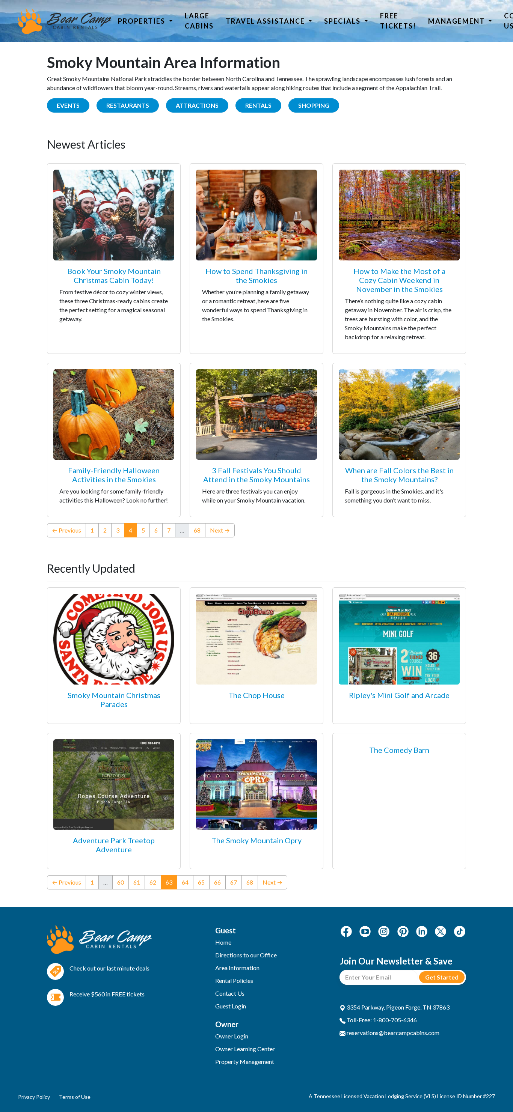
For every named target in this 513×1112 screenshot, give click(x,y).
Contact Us (229, 993)
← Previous (66, 530)
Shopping (313, 105)
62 (152, 882)
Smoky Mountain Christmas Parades (114, 700)
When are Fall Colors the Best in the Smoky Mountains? (399, 475)
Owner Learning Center (245, 1048)
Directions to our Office (246, 955)
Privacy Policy (34, 1097)
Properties (142, 21)
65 (201, 882)
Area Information (237, 967)
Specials (343, 21)
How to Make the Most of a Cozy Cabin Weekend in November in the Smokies (399, 279)
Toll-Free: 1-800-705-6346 (381, 1019)
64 (185, 882)
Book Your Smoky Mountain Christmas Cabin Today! (114, 275)
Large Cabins (199, 21)
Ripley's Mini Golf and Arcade (399, 695)
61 (136, 882)
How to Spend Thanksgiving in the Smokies (256, 275)
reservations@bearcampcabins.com (392, 1032)
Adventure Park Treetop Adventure (114, 845)
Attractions (197, 105)
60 (120, 882)
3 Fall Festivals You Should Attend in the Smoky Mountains (256, 475)
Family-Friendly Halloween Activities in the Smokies (114, 475)
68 (197, 530)
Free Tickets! (398, 21)
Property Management (244, 1061)
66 (217, 882)
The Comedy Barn (399, 749)
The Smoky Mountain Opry (256, 840)
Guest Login (230, 1006)
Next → (220, 530)
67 (233, 882)
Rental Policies (234, 980)
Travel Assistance (266, 21)
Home (223, 942)
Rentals (258, 105)
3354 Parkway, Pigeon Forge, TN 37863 (398, 1007)
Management (457, 21)
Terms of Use (75, 1097)
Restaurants (127, 105)
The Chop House (256, 695)
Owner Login (231, 1036)
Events (68, 105)
